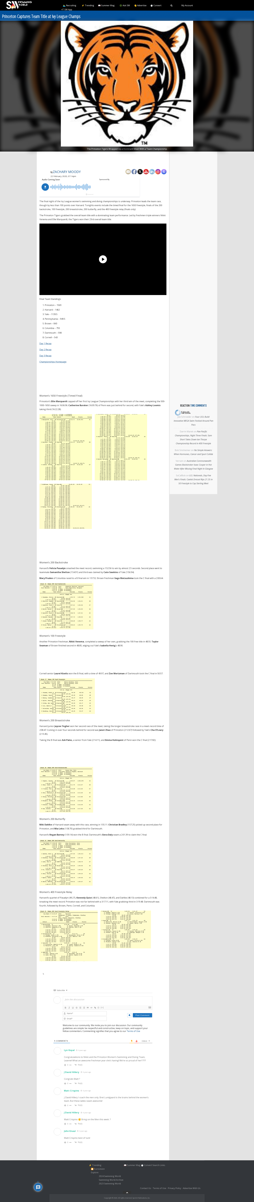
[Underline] (73, 1007)
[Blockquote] (88, 1007)
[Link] (95, 1007)
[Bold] (65, 1007)
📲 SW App (66, 9)
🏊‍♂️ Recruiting (69, 5)
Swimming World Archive (111, 1179)
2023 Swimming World (110, 1183)
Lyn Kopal (69, 1050)
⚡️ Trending (88, 5)
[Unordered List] (84, 1007)
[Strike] (76, 1007)
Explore (94, 1172)
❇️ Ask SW (124, 5)
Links (162, 1165)
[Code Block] (91, 1007)
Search (156, 1165)
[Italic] (69, 1007)
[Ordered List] (80, 1007)
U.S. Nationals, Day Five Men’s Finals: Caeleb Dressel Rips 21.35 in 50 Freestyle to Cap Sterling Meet (193, 479)
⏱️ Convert (155, 5)
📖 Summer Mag (106, 5)
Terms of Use (133, 1031)
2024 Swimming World (110, 1176)
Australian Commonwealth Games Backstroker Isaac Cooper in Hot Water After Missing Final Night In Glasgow (193, 464)
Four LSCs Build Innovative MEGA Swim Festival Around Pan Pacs (193, 420)
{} (98, 1007)
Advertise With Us (191, 1188)
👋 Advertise (140, 5)
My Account (187, 5)
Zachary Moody (67, 171)
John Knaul (70, 1131)
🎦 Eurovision (98, 1168)
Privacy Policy (174, 1188)
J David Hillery (71, 1072)
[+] (102, 1007)
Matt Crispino (71, 1090)
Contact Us (145, 1188)
